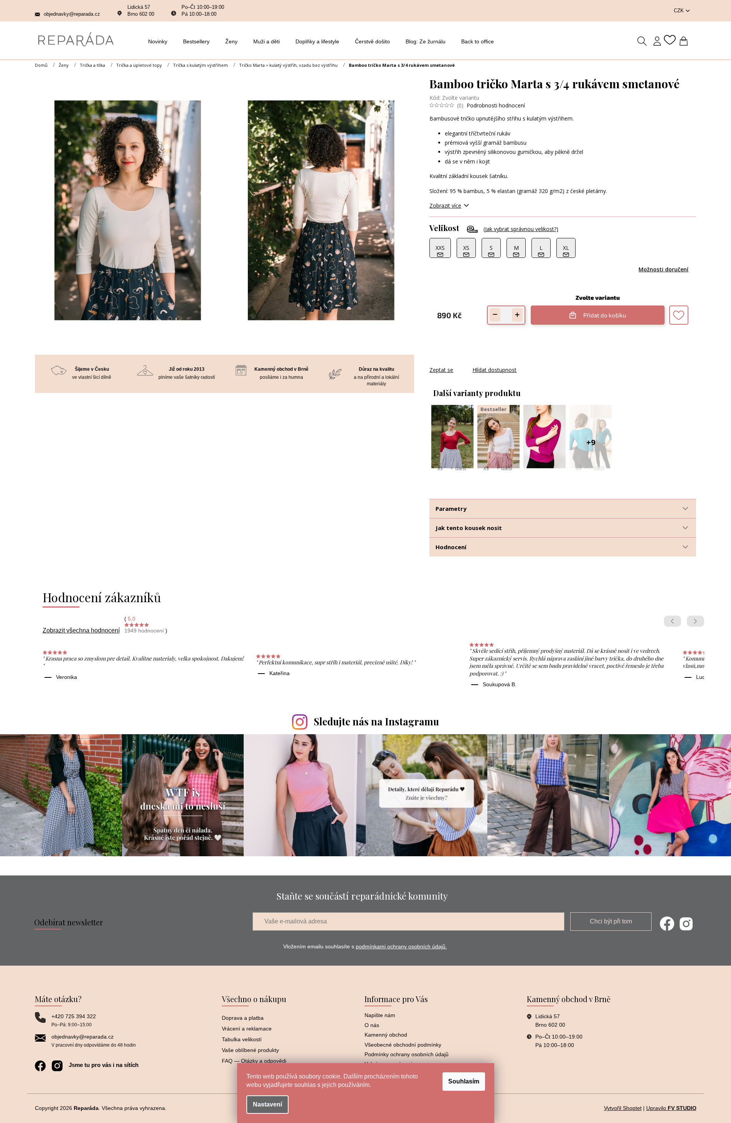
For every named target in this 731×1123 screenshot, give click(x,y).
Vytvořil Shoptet (623, 1108)
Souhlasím (463, 1081)
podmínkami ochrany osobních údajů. (401, 946)
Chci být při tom (611, 921)
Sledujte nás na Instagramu (376, 721)
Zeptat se (441, 369)
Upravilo (671, 1108)
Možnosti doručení (663, 269)
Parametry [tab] (451, 508)
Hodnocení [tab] (451, 547)
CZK (679, 10)
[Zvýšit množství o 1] (517, 315)
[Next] (695, 621)
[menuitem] (159, 41)
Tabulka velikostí (242, 1039)
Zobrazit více (445, 205)
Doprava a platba (243, 1018)
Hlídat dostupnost (494, 369)
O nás (372, 1025)
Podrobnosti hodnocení (496, 105)
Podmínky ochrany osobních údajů (407, 1054)
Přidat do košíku (601, 312)
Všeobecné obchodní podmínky (403, 1045)
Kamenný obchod (386, 1035)
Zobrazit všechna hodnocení (81, 630)
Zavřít (471, 362)
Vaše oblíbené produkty (250, 1050)
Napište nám (380, 1015)
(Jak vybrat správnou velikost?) (520, 229)
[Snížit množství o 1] (495, 315)
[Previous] (672, 621)
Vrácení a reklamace (247, 1029)
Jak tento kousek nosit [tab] (469, 528)
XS (439, 468)
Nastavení (267, 1104)
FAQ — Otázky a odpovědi (254, 1061)
